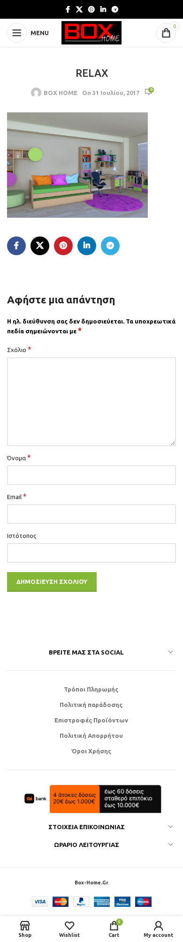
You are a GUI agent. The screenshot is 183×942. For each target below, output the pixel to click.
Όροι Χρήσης (91, 751)
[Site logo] (91, 32)
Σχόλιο (19, 349)
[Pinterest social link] (91, 9)
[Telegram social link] (115, 9)
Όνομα (19, 457)
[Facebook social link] (67, 9)
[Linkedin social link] (103, 9)
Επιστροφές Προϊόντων (91, 720)
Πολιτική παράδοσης (91, 704)
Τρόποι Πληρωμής (91, 689)
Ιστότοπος (21, 535)
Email (17, 496)
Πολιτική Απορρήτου (91, 735)
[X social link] (79, 9)
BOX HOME (60, 92)
